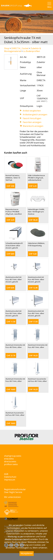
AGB (6, 474)
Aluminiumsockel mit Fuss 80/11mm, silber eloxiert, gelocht (36, 313)
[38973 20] (10, 68)
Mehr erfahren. (40, 547)
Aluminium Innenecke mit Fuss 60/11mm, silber (15, 380)
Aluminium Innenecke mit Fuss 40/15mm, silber (15, 346)
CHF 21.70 (11, 355)
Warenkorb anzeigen (33, 126)
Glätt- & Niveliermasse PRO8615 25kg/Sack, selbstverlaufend (36, 177)
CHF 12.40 (33, 287)
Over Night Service (13, 492)
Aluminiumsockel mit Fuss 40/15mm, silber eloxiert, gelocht (36, 279)
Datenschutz (10, 476)
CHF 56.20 (33, 220)
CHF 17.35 (33, 321)
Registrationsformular (15, 489)
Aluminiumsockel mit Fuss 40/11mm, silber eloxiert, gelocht (14, 279)
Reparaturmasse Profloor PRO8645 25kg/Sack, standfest (14, 211)
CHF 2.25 (33, 186)
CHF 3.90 (10, 186)
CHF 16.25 (33, 355)
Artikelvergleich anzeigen (35, 114)
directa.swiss (10, 461)
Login (39, 106)
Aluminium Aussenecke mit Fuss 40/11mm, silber (37, 380)
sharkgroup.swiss (12, 455)
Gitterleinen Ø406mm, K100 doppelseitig (36, 244)
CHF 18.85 (11, 389)
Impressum (9, 479)
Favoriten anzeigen (32, 122)
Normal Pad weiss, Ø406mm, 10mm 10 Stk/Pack (13, 177)
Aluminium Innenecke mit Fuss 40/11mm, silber (37, 346)
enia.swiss (9, 458)
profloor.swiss (11, 464)
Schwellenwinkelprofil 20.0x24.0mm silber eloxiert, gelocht (14, 245)
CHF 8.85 (10, 254)
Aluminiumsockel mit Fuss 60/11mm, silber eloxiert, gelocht (14, 313)
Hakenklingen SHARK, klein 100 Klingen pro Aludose (36, 211)
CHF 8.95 (10, 287)
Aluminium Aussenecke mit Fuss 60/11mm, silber (15, 414)
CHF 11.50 (11, 321)
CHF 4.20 (33, 254)
